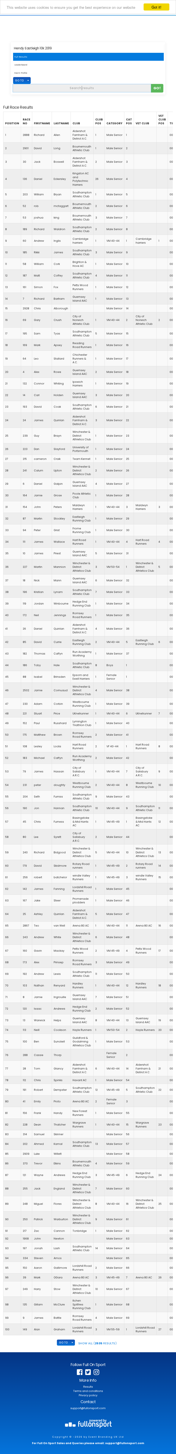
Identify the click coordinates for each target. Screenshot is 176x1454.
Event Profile (20, 72)
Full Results (20, 56)
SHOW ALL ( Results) (97, 1343)
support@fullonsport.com (88, 1408)
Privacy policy (88, 1395)
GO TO (19, 80)
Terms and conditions (88, 1391)
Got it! (156, 7)
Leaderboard (20, 64)
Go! (157, 88)
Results (88, 1387)
